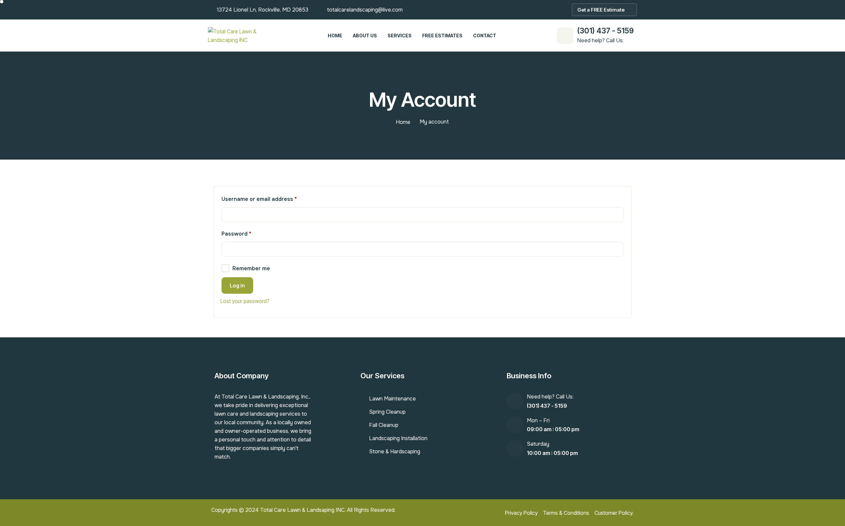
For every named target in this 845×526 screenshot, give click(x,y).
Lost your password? (244, 301)
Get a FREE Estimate (601, 10)
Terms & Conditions (566, 512)
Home (403, 122)
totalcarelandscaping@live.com (365, 9)
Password (248, 233)
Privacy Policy (521, 512)
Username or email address (270, 198)
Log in (237, 285)
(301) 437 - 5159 (605, 30)
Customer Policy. (614, 512)
